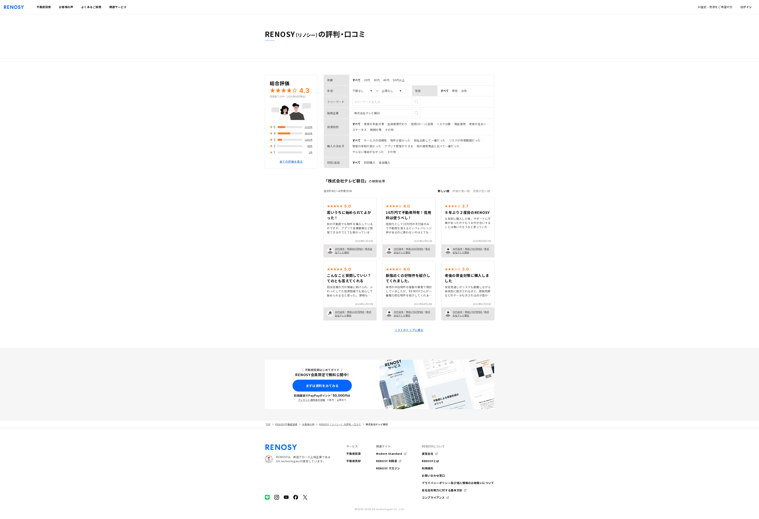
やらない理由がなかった (368, 152)
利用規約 (427, 468)
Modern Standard (389, 454)
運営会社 (427, 454)
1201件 (308, 139)
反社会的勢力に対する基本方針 (442, 490)
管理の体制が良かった (366, 146)
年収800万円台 (355, 248)
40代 (386, 80)
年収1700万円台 (473, 248)
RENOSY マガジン (388, 468)
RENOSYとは (430, 461)
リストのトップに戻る (409, 330)
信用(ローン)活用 (422, 124)
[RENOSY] (297, 447)
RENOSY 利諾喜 (386, 461)
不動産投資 (353, 454)
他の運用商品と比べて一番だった (438, 146)
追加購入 (384, 162)
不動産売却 (353, 461)
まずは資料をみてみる (322, 385)
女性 (464, 91)
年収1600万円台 (414, 248)
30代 (377, 80)
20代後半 (340, 248)
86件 (309, 146)
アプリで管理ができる (398, 146)
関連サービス (117, 7)
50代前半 (399, 311)
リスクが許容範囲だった (465, 140)
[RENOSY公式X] (305, 497)
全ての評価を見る (291, 161)
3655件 (308, 133)
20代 (367, 80)
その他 (389, 130)
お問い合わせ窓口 (433, 475)
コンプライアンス (433, 497)
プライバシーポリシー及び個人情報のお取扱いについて (458, 483)
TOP (268, 424)
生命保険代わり (397, 124)
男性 (455, 91)
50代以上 (399, 80)
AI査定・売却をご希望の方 (715, 7)
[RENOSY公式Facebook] (295, 497)
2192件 (308, 127)
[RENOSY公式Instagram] (276, 497)
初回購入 (369, 162)
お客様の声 (308, 424)
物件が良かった (400, 140)
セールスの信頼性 (375, 140)
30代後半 (399, 248)
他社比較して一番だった (430, 140)
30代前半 (340, 311)
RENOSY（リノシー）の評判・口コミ (340, 424)
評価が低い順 (481, 191)
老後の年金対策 (374, 124)
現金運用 (460, 124)
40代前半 (458, 248)
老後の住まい (477, 124)
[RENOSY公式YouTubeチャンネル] (286, 497)
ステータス (359, 130)
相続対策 (375, 130)
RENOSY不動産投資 (286, 424)
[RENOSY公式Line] (267, 497)
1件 (310, 152)
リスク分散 (443, 124)
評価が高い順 (461, 191)
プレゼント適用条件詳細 (311, 399)
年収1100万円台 (355, 311)
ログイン (746, 7)
